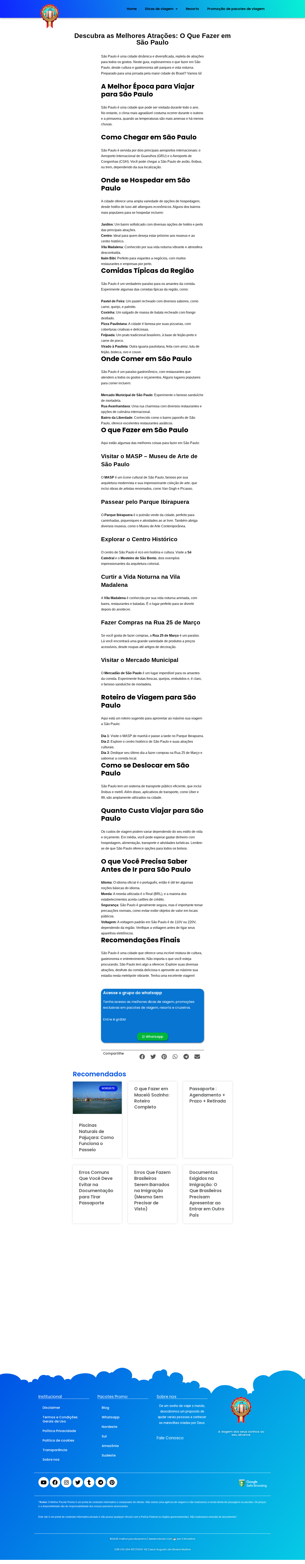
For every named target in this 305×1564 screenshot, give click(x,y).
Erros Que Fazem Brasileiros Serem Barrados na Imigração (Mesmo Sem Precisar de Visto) (152, 1190)
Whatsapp (111, 1417)
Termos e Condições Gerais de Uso (60, 1419)
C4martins (188, 1539)
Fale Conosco (170, 1438)
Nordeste (109, 1426)
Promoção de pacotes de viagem (236, 8)
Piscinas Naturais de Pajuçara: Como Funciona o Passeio (96, 1137)
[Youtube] (43, 1482)
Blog (105, 1407)
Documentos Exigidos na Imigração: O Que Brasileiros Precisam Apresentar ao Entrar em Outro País (206, 1193)
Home (132, 8)
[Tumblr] (89, 1482)
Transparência (55, 1450)
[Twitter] (78, 1482)
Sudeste (109, 1455)
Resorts (192, 8)
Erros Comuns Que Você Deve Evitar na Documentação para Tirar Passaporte (96, 1187)
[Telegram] (100, 1482)
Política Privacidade (59, 1430)
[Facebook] (55, 1482)
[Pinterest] (112, 1482)
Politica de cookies (58, 1440)
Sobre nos (51, 1459)
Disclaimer (51, 1407)
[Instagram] (66, 1482)
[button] (142, 1056)
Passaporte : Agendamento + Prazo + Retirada (207, 1095)
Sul (104, 1436)
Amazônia (110, 1445)
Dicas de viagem (159, 8)
